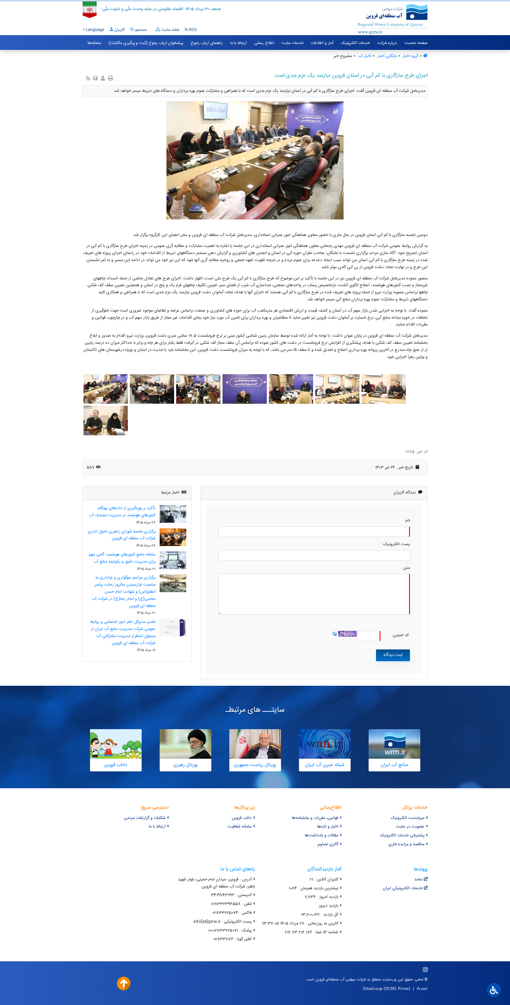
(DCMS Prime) (397, 988)
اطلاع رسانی (264, 43)
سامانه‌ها (94, 43)
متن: (406, 568)
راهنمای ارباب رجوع (207, 43)
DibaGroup (372, 988)
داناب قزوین (242, 818)
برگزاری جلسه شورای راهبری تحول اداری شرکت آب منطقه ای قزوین (122, 535)
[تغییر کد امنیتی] (334, 634)
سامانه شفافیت (240, 826)
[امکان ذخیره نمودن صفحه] (95, 79)
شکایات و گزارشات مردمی (145, 818)
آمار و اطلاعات (322, 43)
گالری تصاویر (327, 844)
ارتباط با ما (238, 43)
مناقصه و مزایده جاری (406, 844)
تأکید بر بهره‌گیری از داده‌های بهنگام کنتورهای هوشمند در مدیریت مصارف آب (122, 512)
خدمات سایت (293, 43)
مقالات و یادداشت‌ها (321, 835)
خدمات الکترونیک (355, 43)
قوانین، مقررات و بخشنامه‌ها (315, 818)
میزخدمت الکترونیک (407, 818)
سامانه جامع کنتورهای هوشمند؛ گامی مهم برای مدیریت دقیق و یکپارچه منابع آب (122, 558)
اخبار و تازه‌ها (327, 826)
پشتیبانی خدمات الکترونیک (402, 835)
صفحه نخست (416, 43)
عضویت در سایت (410, 826)
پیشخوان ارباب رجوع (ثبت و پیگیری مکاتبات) (146, 43)
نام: (407, 520)
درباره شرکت (387, 43)
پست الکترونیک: (396, 544)
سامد (418, 879)
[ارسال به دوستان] (103, 79)
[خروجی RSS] (88, 79)
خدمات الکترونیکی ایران (402, 888)
